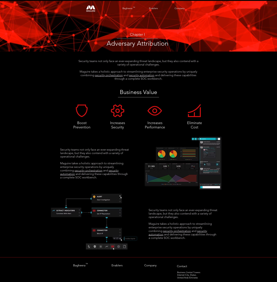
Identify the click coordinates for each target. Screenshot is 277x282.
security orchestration (109, 75)
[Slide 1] (138, 44)
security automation (141, 75)
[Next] (261, 26)
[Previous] (16, 26)
